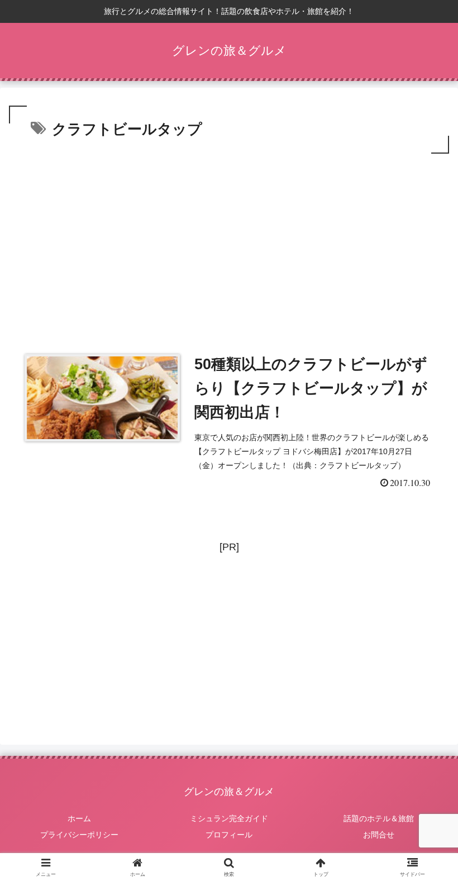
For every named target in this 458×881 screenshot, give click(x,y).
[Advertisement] (229, 240)
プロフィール (229, 834)
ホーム (79, 818)
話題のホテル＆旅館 (379, 818)
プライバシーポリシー (79, 834)
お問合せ (378, 834)
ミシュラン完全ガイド (229, 818)
